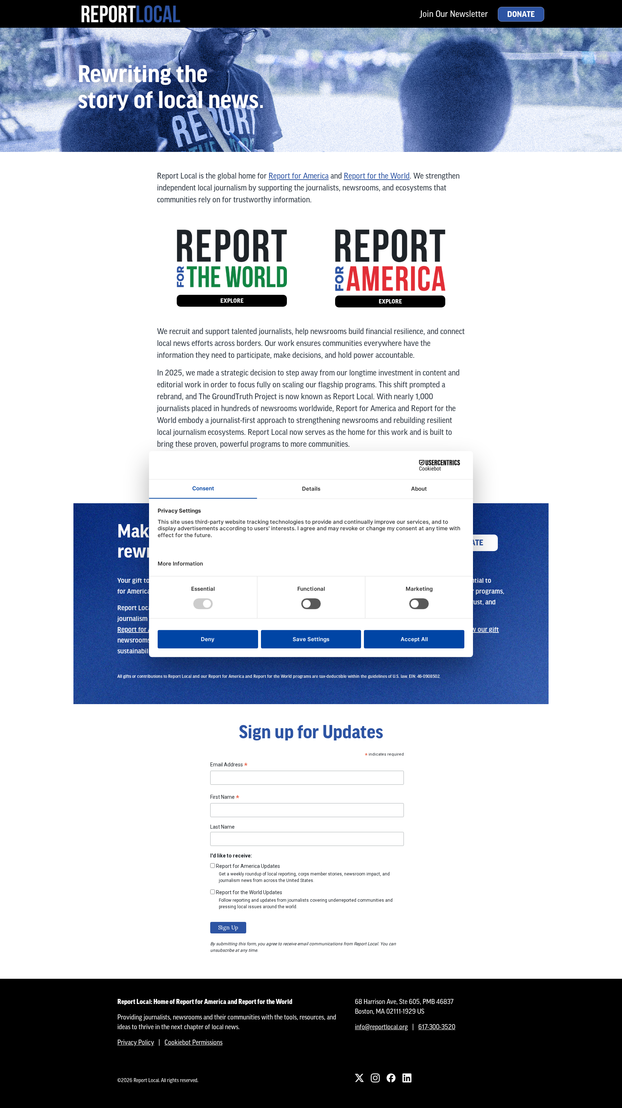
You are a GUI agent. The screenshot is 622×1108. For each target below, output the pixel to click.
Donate (521, 14)
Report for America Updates (248, 866)
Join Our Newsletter (454, 14)
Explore (232, 301)
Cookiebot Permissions (193, 1042)
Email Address (229, 765)
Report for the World (377, 175)
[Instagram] (375, 1078)
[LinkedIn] (407, 1078)
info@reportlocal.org (381, 1027)
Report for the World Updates (249, 892)
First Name (224, 798)
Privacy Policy (135, 1042)
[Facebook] (391, 1078)
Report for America (299, 175)
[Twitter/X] (359, 1078)
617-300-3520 (436, 1027)
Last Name (222, 827)
